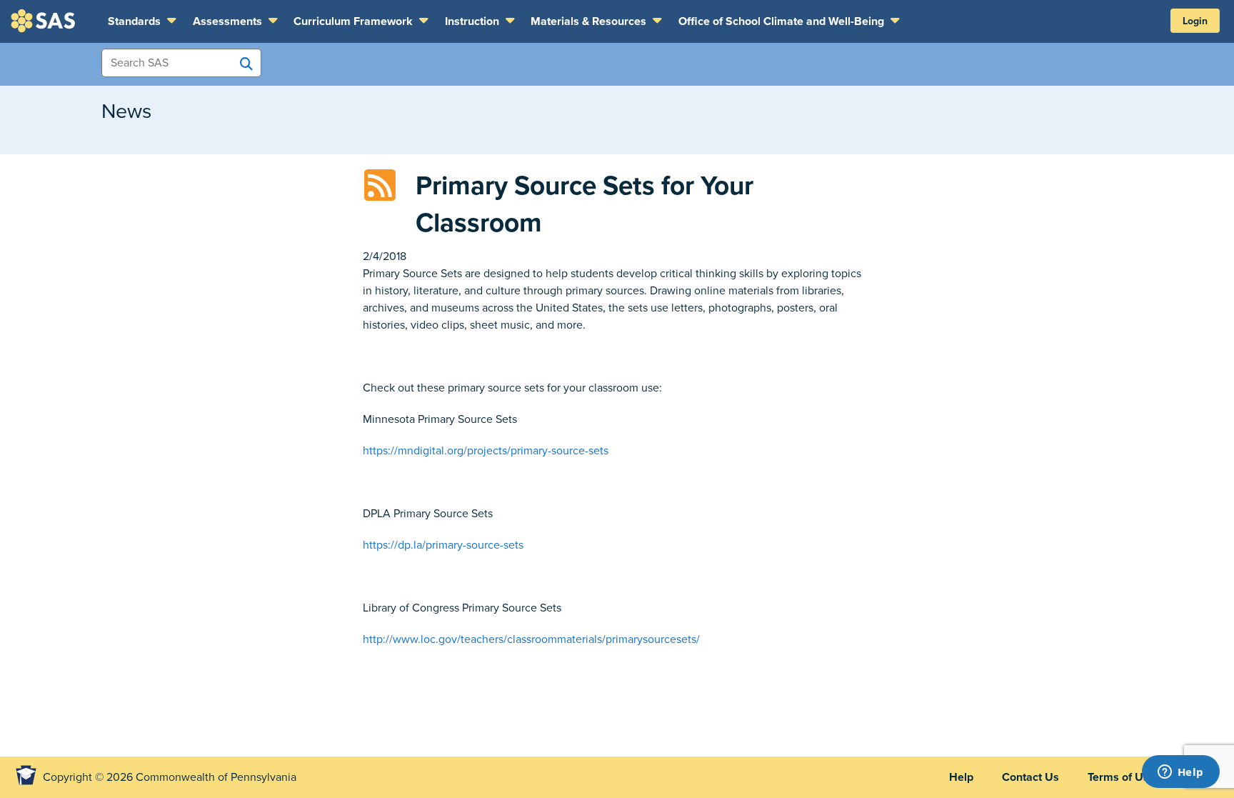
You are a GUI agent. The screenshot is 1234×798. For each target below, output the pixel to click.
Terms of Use (1121, 777)
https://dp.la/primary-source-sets (443, 545)
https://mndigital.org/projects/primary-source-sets (485, 451)
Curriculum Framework (355, 21)
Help (961, 777)
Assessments (229, 21)
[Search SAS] (246, 63)
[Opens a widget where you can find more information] (1180, 773)
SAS (45, 20)
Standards (136, 21)
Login (1195, 21)
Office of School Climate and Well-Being (782, 21)
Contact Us (1030, 777)
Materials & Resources (590, 21)
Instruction (473, 21)
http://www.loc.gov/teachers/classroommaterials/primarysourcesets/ (531, 639)
